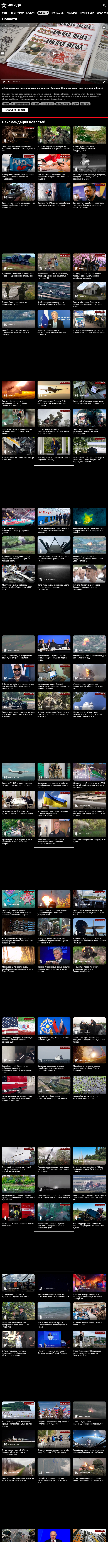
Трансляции (87, 13)
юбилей (35, 104)
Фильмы (72, 13)
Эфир (5, 13)
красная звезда (63, 104)
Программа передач (23, 13)
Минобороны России (20, 104)
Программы (57, 13)
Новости (43, 13)
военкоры (85, 104)
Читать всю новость (15, 110)
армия (6, 104)
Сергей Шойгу (47, 104)
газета (75, 104)
